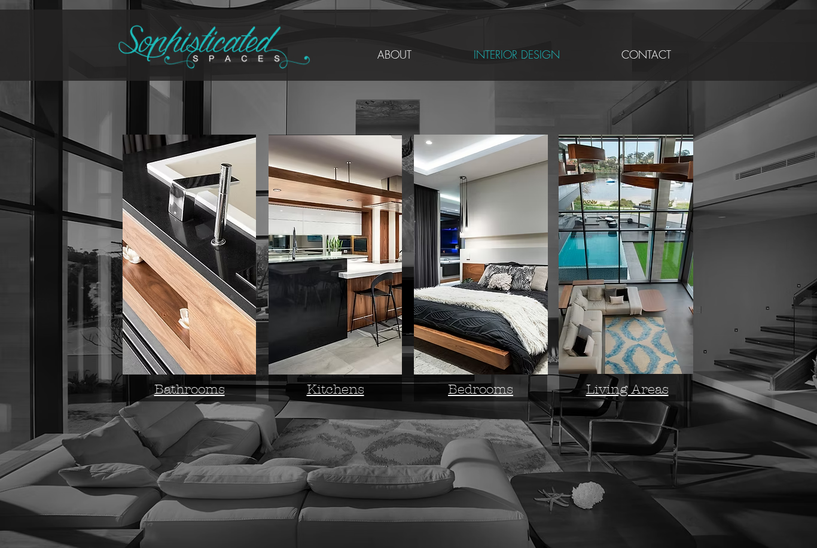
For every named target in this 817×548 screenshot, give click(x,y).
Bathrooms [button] (189, 389)
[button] (189, 255)
